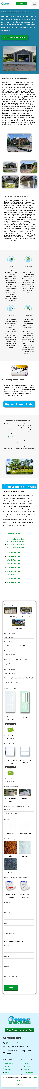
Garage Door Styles (11, 787)
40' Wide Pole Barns (14, 579)
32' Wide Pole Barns (14, 571)
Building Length (10, 651)
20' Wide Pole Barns (14, 560)
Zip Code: (8, 966)
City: (6, 946)
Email (7, 923)
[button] (34, 4)
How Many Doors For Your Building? (17, 659)
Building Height (10, 669)
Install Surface (9, 839)
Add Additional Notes (12, 976)
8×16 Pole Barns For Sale (15, 542)
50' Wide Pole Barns (14, 582)
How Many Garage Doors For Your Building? (16, 808)
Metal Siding (8, 642)
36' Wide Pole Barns (14, 575)
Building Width (9, 633)
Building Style (9, 605)
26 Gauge (10, 645)
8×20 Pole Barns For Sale (15, 544)
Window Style (9, 743)
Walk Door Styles (10, 688)
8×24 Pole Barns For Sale (15, 547)
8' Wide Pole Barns (13, 534)
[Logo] (6, 3)
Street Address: (10, 933)
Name (7, 902)
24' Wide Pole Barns (14, 564)
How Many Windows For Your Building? (18, 678)
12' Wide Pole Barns (14, 553)
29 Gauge (21, 645)
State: (6, 956)
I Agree (19, 1084)
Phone (7, 913)
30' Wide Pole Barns (14, 567)
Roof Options (9, 819)
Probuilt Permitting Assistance (15, 878)
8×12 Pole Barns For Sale (15, 539)
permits (10, 436)
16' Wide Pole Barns (14, 556)
